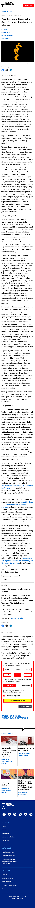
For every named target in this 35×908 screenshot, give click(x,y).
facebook (4, 814)
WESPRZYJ (28, 5)
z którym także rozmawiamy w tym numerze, (17, 504)
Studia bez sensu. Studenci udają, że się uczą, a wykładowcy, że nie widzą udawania (25, 785)
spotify (30, 814)
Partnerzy (5, 874)
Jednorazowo (25, 685)
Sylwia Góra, (22, 753)
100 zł (28, 669)
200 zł (17, 669)
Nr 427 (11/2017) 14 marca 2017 (11, 15)
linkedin (25, 814)
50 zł (7, 675)
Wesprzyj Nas (6, 882)
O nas (4, 826)
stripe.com (25, 706)
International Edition (8, 837)
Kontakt (4, 830)
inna (27, 675)
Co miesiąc (9, 685)
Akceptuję (13, 695)
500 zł (7, 669)
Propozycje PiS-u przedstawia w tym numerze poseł (17, 560)
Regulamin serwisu (8, 852)
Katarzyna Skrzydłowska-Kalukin (6, 761)
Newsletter (5, 833)
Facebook (2, 70)
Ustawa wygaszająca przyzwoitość (26, 749)
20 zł (17, 675)
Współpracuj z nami (8, 878)
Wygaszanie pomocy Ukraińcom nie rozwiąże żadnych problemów (8, 752)
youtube (9, 814)
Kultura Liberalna (7, 4)
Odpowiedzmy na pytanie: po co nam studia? (8, 783)
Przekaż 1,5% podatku (9, 885)
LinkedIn (11, 70)
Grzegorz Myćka (16, 618)
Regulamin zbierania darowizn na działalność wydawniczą (9, 861)
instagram (14, 814)
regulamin (17, 695)
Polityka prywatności (8, 855)
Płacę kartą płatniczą (17, 700)
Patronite (5, 889)
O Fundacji (5, 840)
